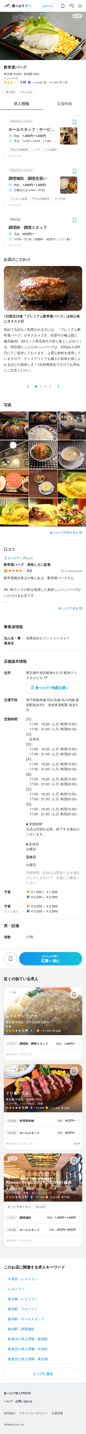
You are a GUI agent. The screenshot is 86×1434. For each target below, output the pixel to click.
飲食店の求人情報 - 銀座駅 (28, 1338)
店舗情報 (64, 103)
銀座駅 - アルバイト (23, 1308)
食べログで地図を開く (52, 687)
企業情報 (57, 1413)
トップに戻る (43, 1373)
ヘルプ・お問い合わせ (18, 1401)
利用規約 (9, 1413)
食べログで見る (68, 608)
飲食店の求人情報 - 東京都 (28, 1358)
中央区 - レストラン (23, 1278)
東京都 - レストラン (23, 1298)
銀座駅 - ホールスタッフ (26, 1318)
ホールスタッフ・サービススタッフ (33, 129)
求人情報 (21, 103)
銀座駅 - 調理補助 (21, 1328)
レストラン (16, 1288)
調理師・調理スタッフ (28, 227)
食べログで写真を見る (64, 532)
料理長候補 (27, 1120)
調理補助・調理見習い (28, 178)
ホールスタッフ (30, 1132)
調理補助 (25, 1217)
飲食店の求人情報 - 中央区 (28, 1348)
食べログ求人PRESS (17, 1393)
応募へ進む (50, 958)
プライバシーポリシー (33, 1413)
